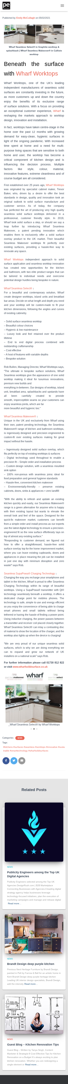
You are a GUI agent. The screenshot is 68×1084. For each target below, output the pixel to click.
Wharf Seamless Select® (18, 288)
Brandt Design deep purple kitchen (30, 964)
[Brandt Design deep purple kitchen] (34, 933)
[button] (7, 705)
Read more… (14, 903)
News (20, 738)
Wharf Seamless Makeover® (20, 416)
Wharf (57, 111)
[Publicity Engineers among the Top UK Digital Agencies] (34, 832)
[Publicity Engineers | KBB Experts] (7, 6)
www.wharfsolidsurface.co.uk (30, 666)
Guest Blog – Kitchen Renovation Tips (33, 1044)
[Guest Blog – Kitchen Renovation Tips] (34, 1014)
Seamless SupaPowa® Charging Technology (29, 573)
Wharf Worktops (37, 73)
